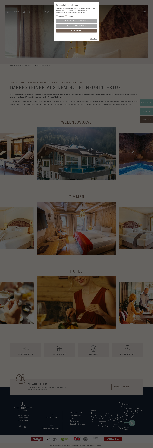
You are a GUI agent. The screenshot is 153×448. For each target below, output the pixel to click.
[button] (76, 34)
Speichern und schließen (76, 25)
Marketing (70, 16)
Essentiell (61, 16)
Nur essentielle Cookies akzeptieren (76, 21)
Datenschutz (93, 39)
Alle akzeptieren (76, 30)
